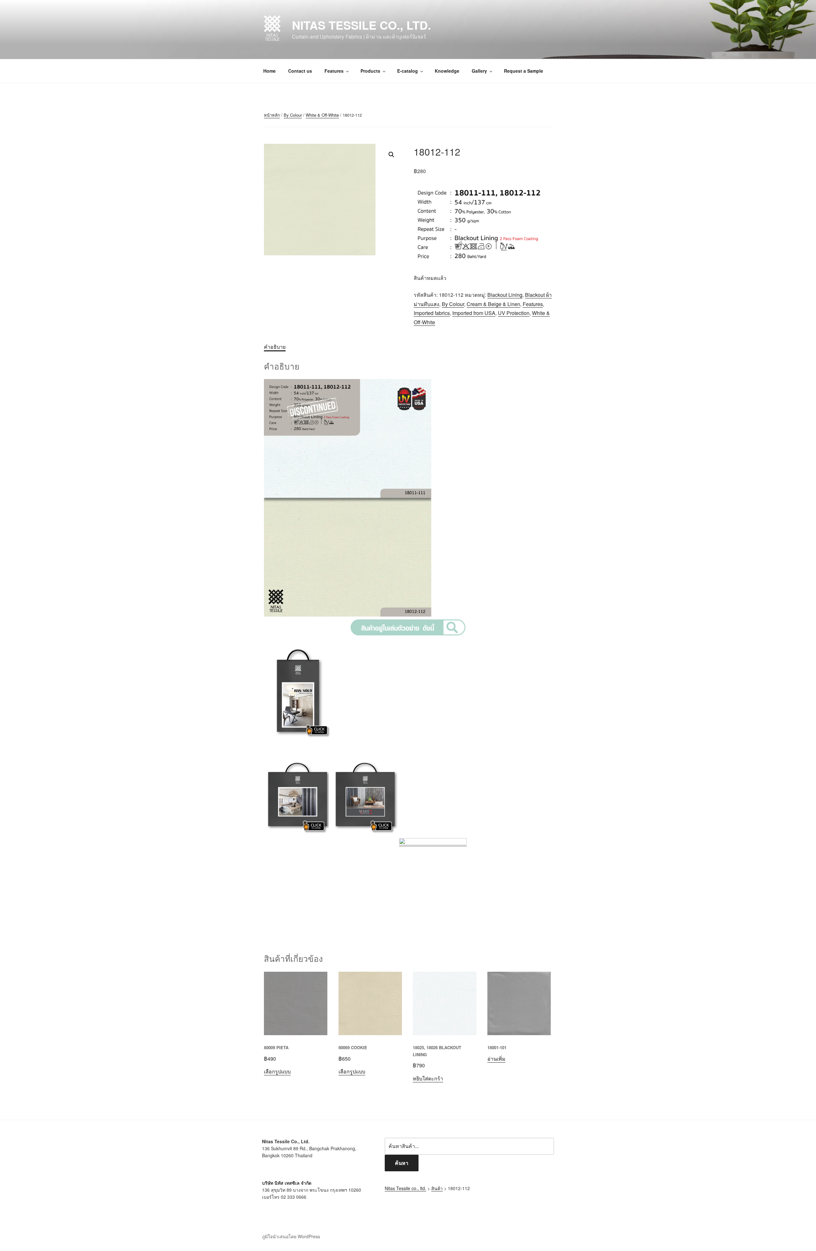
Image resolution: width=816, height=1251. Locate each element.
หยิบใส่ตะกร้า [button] (428, 1078)
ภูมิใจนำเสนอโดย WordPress (291, 1236)
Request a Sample (523, 71)
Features (334, 71)
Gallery (479, 71)
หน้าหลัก (272, 115)
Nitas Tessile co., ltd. (361, 25)
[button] (391, 154)
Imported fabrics (432, 313)
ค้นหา (401, 1163)
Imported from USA (473, 313)
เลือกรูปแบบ (277, 1071)
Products (370, 71)
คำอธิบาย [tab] (275, 346)
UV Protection (513, 313)
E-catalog (407, 71)
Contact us (300, 71)
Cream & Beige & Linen (493, 304)
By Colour (293, 115)
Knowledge (447, 71)
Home (269, 71)
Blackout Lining (504, 294)
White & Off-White (322, 115)
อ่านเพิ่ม (496, 1058)
